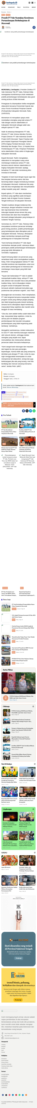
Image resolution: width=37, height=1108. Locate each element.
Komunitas (23, 794)
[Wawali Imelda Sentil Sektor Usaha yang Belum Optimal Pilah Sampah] (26, 835)
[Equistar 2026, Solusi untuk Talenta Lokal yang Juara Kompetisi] (27, 792)
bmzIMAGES (4, 1076)
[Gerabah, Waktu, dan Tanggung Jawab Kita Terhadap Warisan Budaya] (27, 860)
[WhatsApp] (34, 410)
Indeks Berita (4, 1068)
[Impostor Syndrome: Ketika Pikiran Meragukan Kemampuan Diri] (9, 880)
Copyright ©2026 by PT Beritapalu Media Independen (14, 1101)
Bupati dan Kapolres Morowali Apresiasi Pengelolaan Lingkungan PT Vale (27, 593)
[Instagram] (9, 1095)
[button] (29, 3)
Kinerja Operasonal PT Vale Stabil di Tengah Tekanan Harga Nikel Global (9, 449)
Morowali (8, 14)
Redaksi (3, 1046)
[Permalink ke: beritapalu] (3, 27)
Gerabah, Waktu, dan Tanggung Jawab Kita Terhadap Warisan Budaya (26, 869)
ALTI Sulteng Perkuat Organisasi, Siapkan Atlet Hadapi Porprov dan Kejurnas (21, 720)
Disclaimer (4, 1058)
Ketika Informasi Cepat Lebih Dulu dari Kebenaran (26, 888)
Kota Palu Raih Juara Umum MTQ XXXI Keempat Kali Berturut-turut (9, 800)
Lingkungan (6, 819)
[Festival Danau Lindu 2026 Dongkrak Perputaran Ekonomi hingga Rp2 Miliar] (5, 628)
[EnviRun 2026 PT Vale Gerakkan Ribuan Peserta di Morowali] (27, 423)
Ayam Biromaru (5, 867)
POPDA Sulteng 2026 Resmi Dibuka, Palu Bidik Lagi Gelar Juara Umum (21, 697)
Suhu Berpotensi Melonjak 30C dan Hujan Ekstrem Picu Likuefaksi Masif (10, 844)
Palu (21, 774)
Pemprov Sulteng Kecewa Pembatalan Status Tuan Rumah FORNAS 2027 (22, 729)
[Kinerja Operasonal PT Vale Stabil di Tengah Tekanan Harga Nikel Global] (9, 441)
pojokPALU (4, 1078)
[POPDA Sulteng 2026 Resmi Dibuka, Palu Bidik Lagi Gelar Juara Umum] (6, 712)
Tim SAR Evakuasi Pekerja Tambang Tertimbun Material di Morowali (26, 449)
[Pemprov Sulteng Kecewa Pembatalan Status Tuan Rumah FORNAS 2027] (6, 730)
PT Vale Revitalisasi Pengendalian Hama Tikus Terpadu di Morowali (8, 431)
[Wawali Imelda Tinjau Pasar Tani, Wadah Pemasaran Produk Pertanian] (5, 639)
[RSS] (26, 1095)
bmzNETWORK (5, 1074)
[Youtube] (16, 1095)
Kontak (3, 1048)
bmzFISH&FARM (5, 1082)
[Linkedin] (12, 1095)
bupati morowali (12, 392)
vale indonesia (7, 399)
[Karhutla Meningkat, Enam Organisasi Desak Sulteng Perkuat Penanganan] (10, 816)
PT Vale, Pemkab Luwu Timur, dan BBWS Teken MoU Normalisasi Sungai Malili (8, 593)
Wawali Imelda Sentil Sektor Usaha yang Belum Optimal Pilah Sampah (26, 843)
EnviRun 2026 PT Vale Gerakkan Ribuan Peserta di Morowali (27, 431)
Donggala (6, 838)
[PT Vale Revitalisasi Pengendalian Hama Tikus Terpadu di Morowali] (9, 423)
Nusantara (5, 588)
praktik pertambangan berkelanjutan (12, 397)
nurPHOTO (4, 1087)
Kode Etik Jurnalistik (6, 1064)
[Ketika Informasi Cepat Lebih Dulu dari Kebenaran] (27, 880)
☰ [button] (35, 2)
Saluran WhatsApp (12, 387)
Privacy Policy (4, 1062)
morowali (20, 394)
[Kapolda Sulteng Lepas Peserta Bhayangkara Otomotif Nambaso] (6, 738)
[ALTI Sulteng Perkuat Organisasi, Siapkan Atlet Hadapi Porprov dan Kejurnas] (6, 721)
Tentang (3, 1044)
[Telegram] (30, 410)
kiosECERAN (4, 1083)
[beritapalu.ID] (9, 2)
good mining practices (9, 394)
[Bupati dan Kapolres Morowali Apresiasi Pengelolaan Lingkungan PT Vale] (27, 522)
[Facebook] (23, 410)
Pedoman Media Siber (6, 1066)
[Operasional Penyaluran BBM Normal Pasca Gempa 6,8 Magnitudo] (5, 650)
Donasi (3, 1052)
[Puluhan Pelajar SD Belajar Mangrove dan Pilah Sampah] (26, 816)
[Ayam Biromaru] (9, 860)
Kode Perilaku (4, 1060)
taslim (26, 397)
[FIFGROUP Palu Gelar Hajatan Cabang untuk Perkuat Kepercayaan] (5, 661)
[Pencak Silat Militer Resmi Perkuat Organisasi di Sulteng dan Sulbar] (6, 756)
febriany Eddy (22, 392)
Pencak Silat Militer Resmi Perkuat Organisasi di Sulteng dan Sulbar (21, 755)
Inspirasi (4, 426)
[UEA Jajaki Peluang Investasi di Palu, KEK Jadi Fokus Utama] (5, 617)
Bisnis (3, 14)
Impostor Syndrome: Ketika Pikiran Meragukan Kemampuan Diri (9, 889)
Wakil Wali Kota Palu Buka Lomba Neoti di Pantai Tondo (27, 779)
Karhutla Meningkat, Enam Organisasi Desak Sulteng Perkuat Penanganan (10, 825)
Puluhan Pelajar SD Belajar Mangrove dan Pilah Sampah (25, 824)
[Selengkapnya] (33, 706)
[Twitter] (27, 410)
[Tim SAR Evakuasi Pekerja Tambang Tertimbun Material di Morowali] (27, 441)
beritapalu (8, 26)
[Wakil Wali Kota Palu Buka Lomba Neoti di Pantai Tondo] (27, 772)
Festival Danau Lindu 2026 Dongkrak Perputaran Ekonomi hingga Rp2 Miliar (9, 780)
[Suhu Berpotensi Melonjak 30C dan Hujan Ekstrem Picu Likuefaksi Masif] (10, 835)
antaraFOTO (4, 1085)
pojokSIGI (3, 1080)
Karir (2, 1050)
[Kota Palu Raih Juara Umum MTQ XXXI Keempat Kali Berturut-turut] (9, 792)
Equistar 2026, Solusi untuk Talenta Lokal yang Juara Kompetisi (27, 800)
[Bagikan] (34, 27)
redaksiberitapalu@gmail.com (11, 1038)
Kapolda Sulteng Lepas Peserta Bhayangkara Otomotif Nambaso (21, 738)
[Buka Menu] (32, 3)
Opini (4, 863)
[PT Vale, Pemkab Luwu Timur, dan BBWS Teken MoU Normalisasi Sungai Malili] (9, 522)
